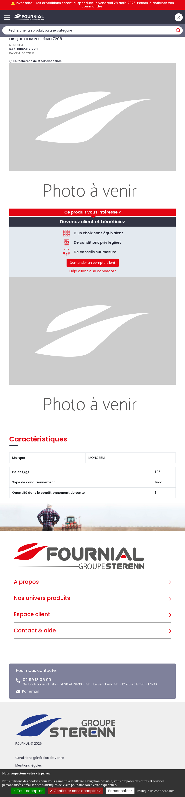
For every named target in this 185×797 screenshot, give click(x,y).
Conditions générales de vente (39, 758)
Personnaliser (120, 790)
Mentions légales (28, 765)
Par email (30, 691)
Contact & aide (35, 630)
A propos (26, 582)
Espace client (32, 614)
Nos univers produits (42, 598)
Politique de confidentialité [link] (155, 791)
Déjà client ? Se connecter (92, 271)
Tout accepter (29, 790)
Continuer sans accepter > (77, 790)
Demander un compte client (92, 262)
